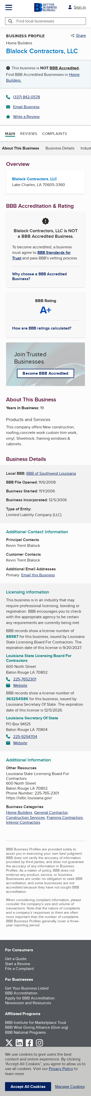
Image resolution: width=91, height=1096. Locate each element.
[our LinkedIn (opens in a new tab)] (19, 1045)
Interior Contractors (23, 822)
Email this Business (38, 575)
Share (81, 36)
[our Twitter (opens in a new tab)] (9, 1045)
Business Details (60, 148)
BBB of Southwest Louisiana (51, 473)
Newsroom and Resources (28, 1003)
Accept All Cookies (28, 1086)
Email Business (26, 106)
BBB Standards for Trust (41, 255)
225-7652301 (24, 679)
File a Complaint (19, 968)
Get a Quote (16, 959)
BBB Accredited (64, 68)
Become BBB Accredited (45, 373)
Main (10, 133)
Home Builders (19, 812)
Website (20, 685)
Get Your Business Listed (27, 988)
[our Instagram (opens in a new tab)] (39, 1045)
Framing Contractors (65, 817)
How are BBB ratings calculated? (41, 328)
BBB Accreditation (21, 993)
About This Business (20, 148)
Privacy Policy (61, 1069)
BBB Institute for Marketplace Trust (35, 1022)
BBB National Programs (25, 1032)
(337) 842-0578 (26, 97)
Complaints (54, 133)
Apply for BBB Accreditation (30, 998)
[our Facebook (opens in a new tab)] (29, 1045)
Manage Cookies (70, 1086)
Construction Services (25, 817)
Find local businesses (35, 21)
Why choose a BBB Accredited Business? (39, 276)
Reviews (28, 133)
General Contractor (50, 812)
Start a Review (17, 964)
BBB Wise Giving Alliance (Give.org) (36, 1027)
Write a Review (26, 116)
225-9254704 (25, 736)
